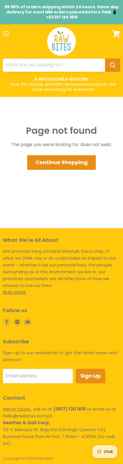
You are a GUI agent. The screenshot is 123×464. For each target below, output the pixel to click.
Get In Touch (17, 409)
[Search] (112, 65)
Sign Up (90, 375)
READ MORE (14, 292)
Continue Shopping (61, 162)
